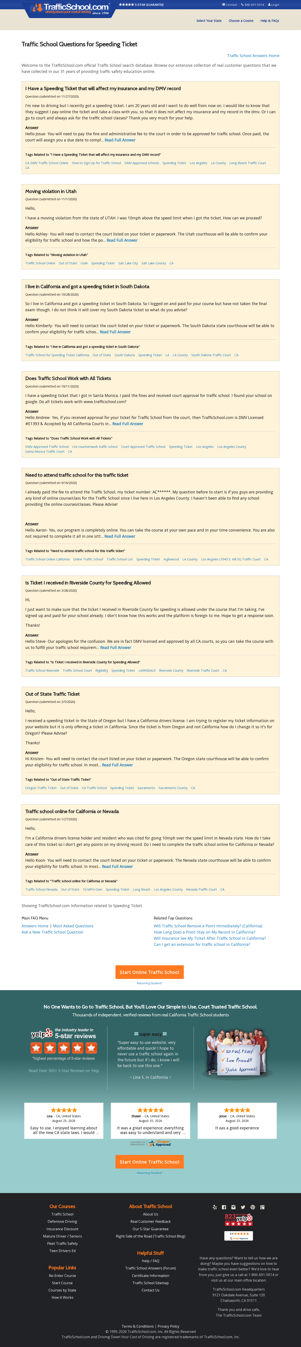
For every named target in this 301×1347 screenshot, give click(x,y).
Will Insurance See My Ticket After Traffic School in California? (210, 938)
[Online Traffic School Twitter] (243, 1208)
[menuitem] (209, 21)
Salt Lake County (153, 263)
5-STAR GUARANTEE (149, 5)
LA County (218, 163)
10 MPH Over (92, 889)
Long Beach (141, 889)
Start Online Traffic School (149, 972)
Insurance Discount (62, 1229)
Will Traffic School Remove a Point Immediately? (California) (208, 925)
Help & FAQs (269, 21)
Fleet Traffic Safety (62, 1243)
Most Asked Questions (73, 925)
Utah (84, 263)
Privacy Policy (168, 1326)
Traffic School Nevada (41, 889)
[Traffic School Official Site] (70, 10)
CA (27, 168)
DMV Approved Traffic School (47, 447)
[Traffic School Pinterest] (253, 1208)
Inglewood (171, 559)
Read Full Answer (120, 140)
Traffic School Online (40, 263)
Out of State (68, 263)
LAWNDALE (147, 670)
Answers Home (36, 925)
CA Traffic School (94, 788)
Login (275, 5)
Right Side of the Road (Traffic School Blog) (150, 1236)
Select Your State (209, 21)
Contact (231, 5)
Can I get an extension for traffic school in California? (202, 944)
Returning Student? (149, 983)
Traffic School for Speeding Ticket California (57, 355)
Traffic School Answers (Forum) (150, 1268)
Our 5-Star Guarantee (151, 1229)
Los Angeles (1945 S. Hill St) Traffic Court (231, 559)
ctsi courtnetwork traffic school (95, 447)
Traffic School (62, 1214)
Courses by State (62, 1290)
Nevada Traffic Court (201, 889)
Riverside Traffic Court (203, 670)
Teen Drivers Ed (62, 1250)
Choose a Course (241, 21)
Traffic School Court (77, 670)
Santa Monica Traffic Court (45, 451)
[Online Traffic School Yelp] (215, 1208)
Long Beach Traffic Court (247, 163)
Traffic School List (120, 559)
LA (167, 355)
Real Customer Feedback (150, 1221)
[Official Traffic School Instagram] (233, 1208)
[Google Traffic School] (262, 1208)
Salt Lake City (128, 263)
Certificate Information (150, 1275)
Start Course (62, 1282)
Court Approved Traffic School (143, 447)
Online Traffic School (88, 559)
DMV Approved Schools (141, 163)
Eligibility (101, 670)
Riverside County (171, 670)
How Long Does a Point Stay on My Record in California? (204, 932)
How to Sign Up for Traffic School (96, 163)
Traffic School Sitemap (150, 1282)
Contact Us (151, 1290)
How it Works (62, 1297)
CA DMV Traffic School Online (46, 163)
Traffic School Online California (47, 559)
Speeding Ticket (174, 163)
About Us (150, 1214)
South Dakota (125, 355)
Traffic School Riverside (42, 670)
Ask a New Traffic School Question (52, 932)
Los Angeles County (231, 447)
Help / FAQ (150, 1260)
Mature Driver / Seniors (62, 1236)
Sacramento (146, 788)
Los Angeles (198, 163)
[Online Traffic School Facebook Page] (224, 1208)
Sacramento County (173, 788)
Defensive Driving (62, 1221)
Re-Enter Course (62, 1275)
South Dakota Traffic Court (211, 355)
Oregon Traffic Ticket (41, 788)
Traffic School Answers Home (253, 55)
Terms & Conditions (138, 1326)
